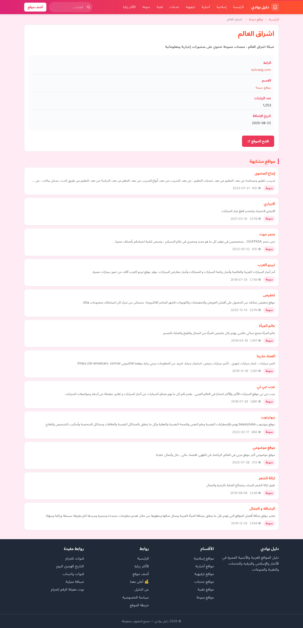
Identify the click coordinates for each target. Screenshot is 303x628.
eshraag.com (261, 70)
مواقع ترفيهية (204, 574)
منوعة (146, 7)
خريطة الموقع (139, 605)
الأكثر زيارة (129, 7)
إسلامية (221, 7)
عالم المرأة (267, 325)
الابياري (269, 203)
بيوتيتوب (268, 417)
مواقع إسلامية (204, 558)
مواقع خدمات (204, 581)
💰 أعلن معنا (139, 581)
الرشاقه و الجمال (262, 508)
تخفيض (269, 295)
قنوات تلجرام (74, 558)
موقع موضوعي (264, 447)
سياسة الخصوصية (135, 597)
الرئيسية (238, 7)
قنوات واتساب (73, 574)
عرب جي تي (266, 386)
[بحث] (88, 7)
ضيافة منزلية (75, 581)
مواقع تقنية (206, 589)
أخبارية (206, 7)
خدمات (174, 7)
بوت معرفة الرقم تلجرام (67, 589)
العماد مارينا (266, 356)
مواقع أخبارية (204, 566)
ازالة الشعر (267, 478)
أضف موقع (35, 7)
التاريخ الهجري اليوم (70, 566)
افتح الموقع (259, 141)
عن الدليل (142, 589)
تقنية (160, 7)
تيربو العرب (266, 264)
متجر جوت (267, 234)
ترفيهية (190, 7)
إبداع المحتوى (265, 173)
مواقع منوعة (256, 19)
